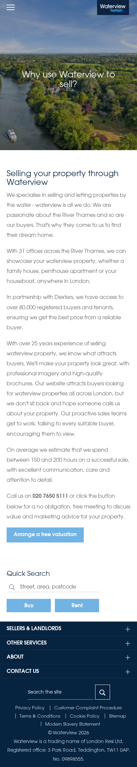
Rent (77, 606)
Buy (29, 606)
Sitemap (117, 716)
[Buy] (12, 586)
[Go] (102, 692)
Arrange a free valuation (45, 534)
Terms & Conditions (40, 716)
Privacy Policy (30, 707)
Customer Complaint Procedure (88, 707)
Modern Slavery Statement (72, 724)
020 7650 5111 (50, 496)
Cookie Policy (84, 716)
